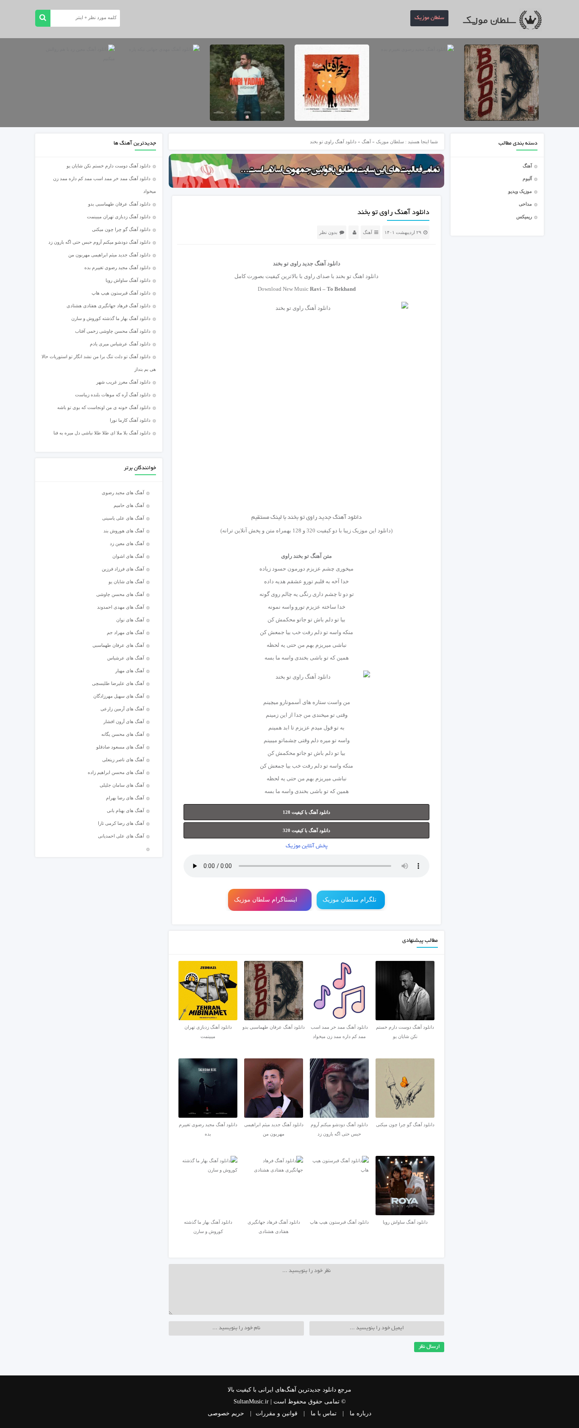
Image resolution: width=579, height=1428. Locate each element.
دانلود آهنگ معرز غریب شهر (123, 381)
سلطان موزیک (429, 18)
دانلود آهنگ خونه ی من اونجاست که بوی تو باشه (103, 407)
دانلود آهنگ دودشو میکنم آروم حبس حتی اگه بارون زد (99, 242)
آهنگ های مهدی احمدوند (120, 607)
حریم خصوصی (226, 1413)
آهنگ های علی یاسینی (123, 518)
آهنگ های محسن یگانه (122, 734)
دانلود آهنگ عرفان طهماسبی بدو (119, 203)
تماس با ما (324, 1413)
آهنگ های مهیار (129, 670)
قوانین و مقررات (277, 1413)
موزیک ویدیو (520, 191)
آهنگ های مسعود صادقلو (120, 746)
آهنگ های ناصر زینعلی (123, 759)
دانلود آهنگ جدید (321, 263)
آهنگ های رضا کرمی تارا (121, 823)
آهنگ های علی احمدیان (123, 835)
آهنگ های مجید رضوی (123, 492)
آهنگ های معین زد (127, 543)
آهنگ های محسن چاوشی (120, 594)
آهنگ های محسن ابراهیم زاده (116, 772)
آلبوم (527, 178)
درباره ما (360, 1413)
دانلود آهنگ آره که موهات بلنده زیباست (112, 394)
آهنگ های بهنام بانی (125, 810)
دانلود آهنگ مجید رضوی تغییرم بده (117, 267)
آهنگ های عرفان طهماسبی (118, 645)
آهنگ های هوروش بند (123, 530)
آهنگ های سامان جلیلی (122, 785)
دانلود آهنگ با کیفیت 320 (306, 830)
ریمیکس (524, 216)
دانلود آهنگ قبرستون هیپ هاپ (121, 292)
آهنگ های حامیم (129, 505)
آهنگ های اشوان (128, 556)
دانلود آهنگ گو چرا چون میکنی (121, 229)
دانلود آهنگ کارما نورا (130, 420)
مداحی (525, 203)
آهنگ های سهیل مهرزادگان (118, 696)
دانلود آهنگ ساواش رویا (128, 280)
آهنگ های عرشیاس (125, 657)
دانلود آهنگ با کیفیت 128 (306, 812)
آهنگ (527, 165)
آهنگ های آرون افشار (123, 721)
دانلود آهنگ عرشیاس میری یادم (120, 343)
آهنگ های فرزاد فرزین (123, 568)
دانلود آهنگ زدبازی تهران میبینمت (118, 216)
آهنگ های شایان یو (126, 581)
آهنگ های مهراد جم (125, 632)
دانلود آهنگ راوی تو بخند (393, 213)
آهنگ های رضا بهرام (125, 797)
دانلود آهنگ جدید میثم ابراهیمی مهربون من (109, 254)
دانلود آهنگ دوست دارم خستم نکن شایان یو (108, 165)
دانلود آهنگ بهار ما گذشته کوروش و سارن (110, 318)
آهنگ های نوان (130, 619)
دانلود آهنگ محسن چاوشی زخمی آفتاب (112, 331)
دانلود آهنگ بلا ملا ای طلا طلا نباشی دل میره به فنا (101, 432)
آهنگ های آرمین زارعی (122, 708)
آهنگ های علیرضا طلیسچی (118, 683)
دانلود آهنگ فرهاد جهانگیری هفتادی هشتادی (108, 305)
